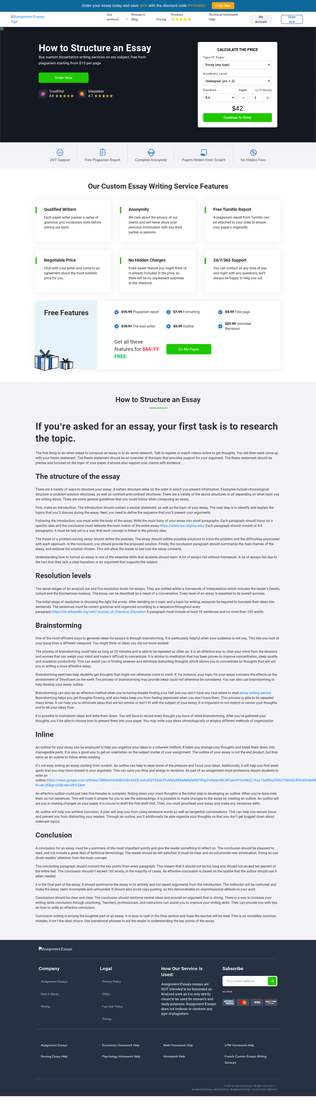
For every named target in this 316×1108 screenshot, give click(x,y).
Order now (292, 19)
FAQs (106, 994)
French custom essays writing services (246, 1059)
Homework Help (174, 1056)
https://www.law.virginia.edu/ (182, 526)
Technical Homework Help (223, 17)
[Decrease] (243, 98)
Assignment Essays (54, 981)
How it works (50, 994)
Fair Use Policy (112, 1006)
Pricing (161, 19)
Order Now (223, 5)
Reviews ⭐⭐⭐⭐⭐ (181, 17)
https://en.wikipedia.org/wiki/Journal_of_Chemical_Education (99, 612)
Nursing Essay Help (54, 1056)
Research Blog (138, 17)
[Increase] (268, 98)
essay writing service (255, 693)
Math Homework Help (178, 1045)
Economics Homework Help (121, 1045)
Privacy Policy (111, 981)
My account (261, 19)
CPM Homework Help (239, 1045)
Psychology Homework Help (121, 1056)
